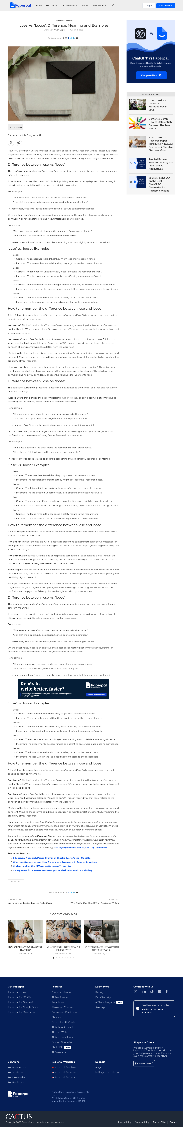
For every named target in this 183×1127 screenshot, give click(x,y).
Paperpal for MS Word (20, 997)
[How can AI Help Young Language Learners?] (25, 931)
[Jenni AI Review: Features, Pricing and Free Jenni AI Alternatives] (137, 163)
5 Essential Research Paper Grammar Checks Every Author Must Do (52, 858)
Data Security (103, 997)
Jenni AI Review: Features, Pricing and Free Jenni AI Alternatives (161, 164)
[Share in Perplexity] (19, 143)
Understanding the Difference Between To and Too (42, 866)
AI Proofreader (60, 997)
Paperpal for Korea (65, 1072)
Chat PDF (61, 1047)
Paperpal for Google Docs (22, 1007)
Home (39, 5)
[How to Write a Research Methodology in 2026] (137, 104)
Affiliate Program (108, 1002)
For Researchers (17, 1067)
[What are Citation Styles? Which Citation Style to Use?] (101, 931)
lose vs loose (16, 881)
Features (50, 5)
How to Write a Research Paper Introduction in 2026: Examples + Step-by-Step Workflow (161, 144)
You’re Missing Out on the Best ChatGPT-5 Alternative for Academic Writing (159, 184)
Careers (173, 1122)
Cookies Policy (142, 1122)
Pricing (85, 5)
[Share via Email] (77, 38)
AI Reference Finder (63, 1037)
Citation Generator (62, 1042)
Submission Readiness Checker (64, 1015)
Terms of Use (159, 1122)
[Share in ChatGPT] (11, 143)
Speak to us (145, 1063)
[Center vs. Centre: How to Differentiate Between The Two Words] (137, 123)
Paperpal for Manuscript (22, 1012)
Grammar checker (62, 992)
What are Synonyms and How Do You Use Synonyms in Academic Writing (55, 862)
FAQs (98, 1067)
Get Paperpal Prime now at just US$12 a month (80, 847)
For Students (15, 1072)
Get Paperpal (68, 5)
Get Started (165, 5)
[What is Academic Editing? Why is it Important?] (63, 931)
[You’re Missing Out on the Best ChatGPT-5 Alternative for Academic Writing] (137, 182)
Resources (98, 5)
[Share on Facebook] (68, 38)
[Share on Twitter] (71, 38)
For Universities (16, 1077)
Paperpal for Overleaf (20, 1002)
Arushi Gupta (59, 30)
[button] (11, 938)
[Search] (113, 5)
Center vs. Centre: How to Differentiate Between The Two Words (161, 124)
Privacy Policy (124, 1122)
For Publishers (16, 1082)
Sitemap (100, 1007)
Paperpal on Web (18, 992)
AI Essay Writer (60, 1032)
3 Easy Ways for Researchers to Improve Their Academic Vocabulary (52, 870)
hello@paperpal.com (107, 1072)
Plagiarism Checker (63, 1007)
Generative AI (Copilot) (64, 1022)
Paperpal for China (65, 1067)
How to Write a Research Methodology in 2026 (158, 105)
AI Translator (59, 1052)
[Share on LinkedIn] (74, 38)
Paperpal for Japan (65, 1077)
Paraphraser (58, 1002)
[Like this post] (66, 38)
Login (149, 5)
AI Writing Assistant (62, 1027)
